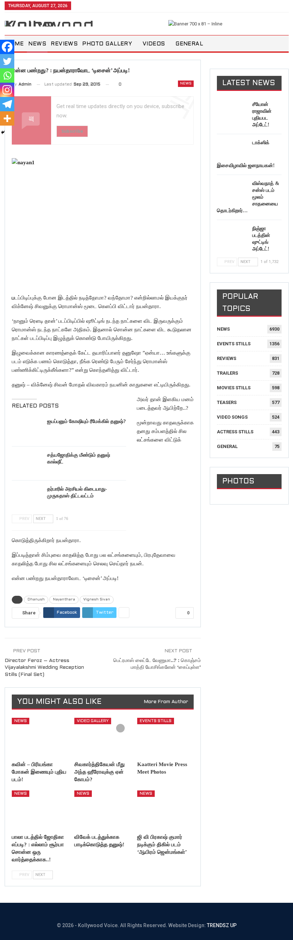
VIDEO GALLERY (93, 721)
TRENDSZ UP (222, 925)
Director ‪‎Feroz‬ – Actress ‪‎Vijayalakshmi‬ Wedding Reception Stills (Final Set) (44, 667)
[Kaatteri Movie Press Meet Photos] (165, 737)
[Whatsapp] (7, 75)
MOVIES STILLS (233, 387)
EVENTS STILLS (156, 721)
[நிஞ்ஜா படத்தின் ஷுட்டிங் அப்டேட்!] (232, 236)
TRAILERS (227, 373)
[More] (7, 118)
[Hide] (3, 132)
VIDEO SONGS (232, 417)
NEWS (37, 44)
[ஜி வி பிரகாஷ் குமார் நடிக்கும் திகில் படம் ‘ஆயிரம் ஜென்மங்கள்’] (165, 810)
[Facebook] (7, 47)
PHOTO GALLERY (107, 44)
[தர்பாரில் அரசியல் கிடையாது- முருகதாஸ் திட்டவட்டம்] (27, 497)
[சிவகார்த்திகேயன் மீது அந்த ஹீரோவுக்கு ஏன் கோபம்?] (102, 737)
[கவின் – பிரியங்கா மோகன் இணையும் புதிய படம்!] (40, 737)
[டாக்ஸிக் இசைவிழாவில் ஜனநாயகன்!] (232, 150)
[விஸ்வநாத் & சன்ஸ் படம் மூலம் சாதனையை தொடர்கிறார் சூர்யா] (232, 191)
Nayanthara (64, 599)
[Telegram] (7, 104)
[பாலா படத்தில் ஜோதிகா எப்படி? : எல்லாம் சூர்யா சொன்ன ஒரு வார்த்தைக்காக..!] (40, 810)
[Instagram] (7, 90)
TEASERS (227, 402)
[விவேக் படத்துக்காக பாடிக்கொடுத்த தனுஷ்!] (102, 810)
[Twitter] (7, 61)
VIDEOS (154, 44)
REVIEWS (64, 44)
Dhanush (36, 599)
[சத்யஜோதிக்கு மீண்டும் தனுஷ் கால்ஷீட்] (27, 463)
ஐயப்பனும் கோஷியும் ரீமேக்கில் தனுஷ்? (86, 421)
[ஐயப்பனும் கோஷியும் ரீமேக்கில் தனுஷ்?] (27, 429)
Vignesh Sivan (96, 599)
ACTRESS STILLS (235, 431)
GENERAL (189, 44)
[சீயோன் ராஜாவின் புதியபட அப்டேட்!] (232, 112)
